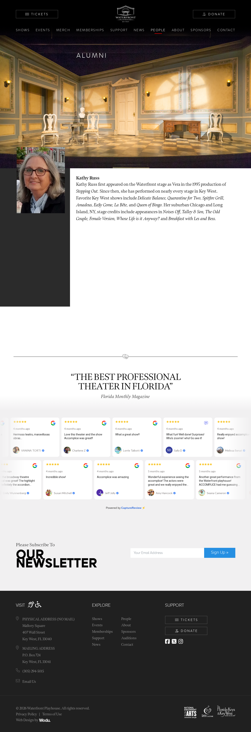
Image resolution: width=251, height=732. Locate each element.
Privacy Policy (26, 714)
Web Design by (27, 720)
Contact (226, 30)
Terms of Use (52, 714)
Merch (63, 30)
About (178, 30)
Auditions (128, 638)
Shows (23, 30)
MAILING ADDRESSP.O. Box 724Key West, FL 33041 (38, 655)
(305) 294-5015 (33, 671)
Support (119, 30)
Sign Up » (219, 552)
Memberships (90, 30)
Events (43, 30)
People (158, 30)
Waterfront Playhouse (43, 708)
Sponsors (201, 30)
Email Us (29, 681)
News (139, 30)
